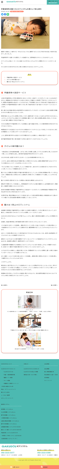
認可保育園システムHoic (8, 415)
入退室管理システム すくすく (9, 438)
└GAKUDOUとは (8, 371)
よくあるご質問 (5, 395)
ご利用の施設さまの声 (7, 386)
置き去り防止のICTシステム (16, 82)
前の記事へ (4, 285)
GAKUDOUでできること (8, 369)
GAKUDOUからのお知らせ (31, 369)
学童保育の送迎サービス (14, 77)
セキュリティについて (7, 398)
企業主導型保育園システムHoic (10, 421)
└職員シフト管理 (7, 377)
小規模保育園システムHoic (9, 418)
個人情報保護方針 (49, 371)
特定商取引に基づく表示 (51, 374)
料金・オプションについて (8, 389)
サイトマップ (48, 380)
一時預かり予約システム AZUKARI (11, 435)
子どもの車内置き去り (14, 79)
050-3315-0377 (53, 3)
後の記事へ (54, 285)
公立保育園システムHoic (8, 412)
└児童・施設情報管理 (9, 374)
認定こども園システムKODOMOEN (11, 429)
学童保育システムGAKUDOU (9, 432)
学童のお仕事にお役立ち (17, 11)
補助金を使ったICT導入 (30, 374)
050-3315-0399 (44, 453)
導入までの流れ (5, 392)
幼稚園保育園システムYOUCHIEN (11, 427)
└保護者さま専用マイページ (11, 383)
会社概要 (46, 369)
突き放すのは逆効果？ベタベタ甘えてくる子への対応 (29, 349)
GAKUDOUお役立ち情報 (31, 371)
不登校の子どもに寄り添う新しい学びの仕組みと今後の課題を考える (29, 330)
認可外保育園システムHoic (9, 424)
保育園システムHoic (7, 409)
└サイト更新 (6, 380)
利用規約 (46, 377)
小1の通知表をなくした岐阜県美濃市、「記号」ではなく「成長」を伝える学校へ (29, 311)
